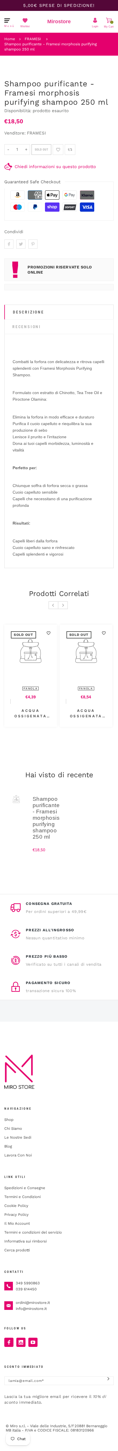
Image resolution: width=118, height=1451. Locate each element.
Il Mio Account (17, 1223)
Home (9, 39)
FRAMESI (33, 39)
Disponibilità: (18, 110)
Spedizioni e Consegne (24, 1188)
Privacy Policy (16, 1214)
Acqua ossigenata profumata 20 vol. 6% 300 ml (30, 713)
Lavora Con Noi (18, 1155)
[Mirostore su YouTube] (33, 1342)
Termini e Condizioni (22, 1197)
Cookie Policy (16, 1205)
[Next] (63, 605)
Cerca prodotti (17, 1250)
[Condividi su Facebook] (8, 244)
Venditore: (14, 133)
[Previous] (53, 605)
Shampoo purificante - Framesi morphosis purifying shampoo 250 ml (50, 46)
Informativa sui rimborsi (25, 1241)
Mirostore (59, 21)
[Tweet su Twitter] (20, 244)
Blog (8, 1146)
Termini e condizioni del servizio (33, 1232)
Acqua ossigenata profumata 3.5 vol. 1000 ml (86, 713)
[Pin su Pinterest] (33, 244)
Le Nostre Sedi (17, 1137)
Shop (8, 1119)
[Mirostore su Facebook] (8, 1342)
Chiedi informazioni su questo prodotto (55, 166)
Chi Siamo (13, 1128)
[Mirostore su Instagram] (20, 1342)
